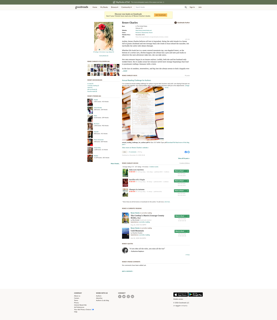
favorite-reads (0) (92, 91)
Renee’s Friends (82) (94, 96)
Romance (138, 32)
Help (75, 312)
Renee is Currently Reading (132, 208)
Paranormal (145, 32)
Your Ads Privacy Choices (82, 309)
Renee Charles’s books (130, 163)
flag (141, 152)
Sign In (192, 7)
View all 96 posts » (184, 158)
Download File (171, 142)
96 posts (187, 75)
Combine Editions (185, 163)
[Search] (186, 7)
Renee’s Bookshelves (94, 80)
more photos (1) (103, 55)
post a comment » (127, 271)
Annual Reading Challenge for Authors (136, 80)
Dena (95, 115)
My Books (104, 7)
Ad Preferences (79, 307)
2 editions (166, 181)
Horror (151, 32)
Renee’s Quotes (127, 243)
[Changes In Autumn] (125, 196)
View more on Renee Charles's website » (135, 147)
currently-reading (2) (93, 85)
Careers (76, 298)
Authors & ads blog (102, 300)
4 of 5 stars (183, 175)
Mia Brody (135, 220)
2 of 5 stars (180, 175)
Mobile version (178, 299)
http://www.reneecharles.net (144, 30)
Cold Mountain (137, 231)
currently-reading (144, 222)
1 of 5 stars (178, 175)
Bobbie (96, 155)
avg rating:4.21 (110, 52)
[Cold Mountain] (125, 238)
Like (124, 152)
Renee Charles (135, 213)
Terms (76, 300)
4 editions (166, 171)
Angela (96, 99)
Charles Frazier (137, 233)
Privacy (76, 303)
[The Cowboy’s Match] (125, 223)
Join (200, 7)
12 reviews (102, 52)
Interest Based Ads (80, 305)
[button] (115, 7)
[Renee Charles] (103, 50)
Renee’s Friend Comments (131, 261)
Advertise (99, 298)
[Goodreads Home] (81, 7)
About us (77, 296)
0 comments (132, 152)
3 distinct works (153, 166)
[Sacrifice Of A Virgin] (125, 186)
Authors (98, 296)
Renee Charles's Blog (129, 75)
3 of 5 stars (181, 175)
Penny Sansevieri (99, 139)
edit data (187, 39)
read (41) (89, 87)
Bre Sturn (96, 123)
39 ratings (95, 52)
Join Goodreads (160, 15)
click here (167, 201)
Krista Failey (97, 147)
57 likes (188, 254)
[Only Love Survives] (125, 176)
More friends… (115, 163)
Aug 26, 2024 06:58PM (138, 225)
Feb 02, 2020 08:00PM (138, 238)
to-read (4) (90, 83)
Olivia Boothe (98, 107)
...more (124, 71)
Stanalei (96, 131)
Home (95, 7)
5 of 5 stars (185, 175)
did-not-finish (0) (92, 89)
